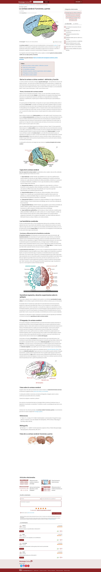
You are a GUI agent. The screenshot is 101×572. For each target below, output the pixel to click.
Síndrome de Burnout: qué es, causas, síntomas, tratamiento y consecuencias (73, 43)
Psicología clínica (76, 17)
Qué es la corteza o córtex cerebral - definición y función (35, 65)
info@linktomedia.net (52, 519)
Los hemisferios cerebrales (29, 69)
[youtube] (26, 566)
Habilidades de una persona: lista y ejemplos (72, 34)
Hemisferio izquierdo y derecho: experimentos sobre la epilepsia (37, 71)
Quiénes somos (36, 570)
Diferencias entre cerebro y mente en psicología (34, 482)
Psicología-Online (22, 4)
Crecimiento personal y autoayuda (72, 15)
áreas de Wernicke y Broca (53, 349)
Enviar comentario (56, 513)
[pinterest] (28, 566)
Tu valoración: (33, 510)
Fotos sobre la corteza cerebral (30, 75)
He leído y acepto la (27, 512)
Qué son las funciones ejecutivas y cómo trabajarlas (35, 488)
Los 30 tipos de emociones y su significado (74, 41)
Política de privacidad (59, 570)
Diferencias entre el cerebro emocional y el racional (57, 488)
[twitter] (21, 566)
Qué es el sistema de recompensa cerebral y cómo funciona (38, 58)
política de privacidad (31, 512)
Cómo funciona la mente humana (56, 481)
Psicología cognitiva (32, 4)
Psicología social (73, 20)
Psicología (26, 4)
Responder (21, 531)
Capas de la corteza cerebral (29, 67)
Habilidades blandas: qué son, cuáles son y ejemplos (74, 38)
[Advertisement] (40, 460)
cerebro (55, 45)
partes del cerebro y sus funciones (41, 391)
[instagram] (24, 566)
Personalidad (68, 17)
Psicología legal (68, 12)
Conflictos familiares (77, 12)
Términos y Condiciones (51, 570)
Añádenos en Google (58, 42)
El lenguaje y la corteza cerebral (30, 73)
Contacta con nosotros (43, 570)
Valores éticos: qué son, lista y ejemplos (73, 46)
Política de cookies (67, 570)
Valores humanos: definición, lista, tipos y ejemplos (74, 49)
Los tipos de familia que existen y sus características (73, 31)
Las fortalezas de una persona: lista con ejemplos (73, 27)
